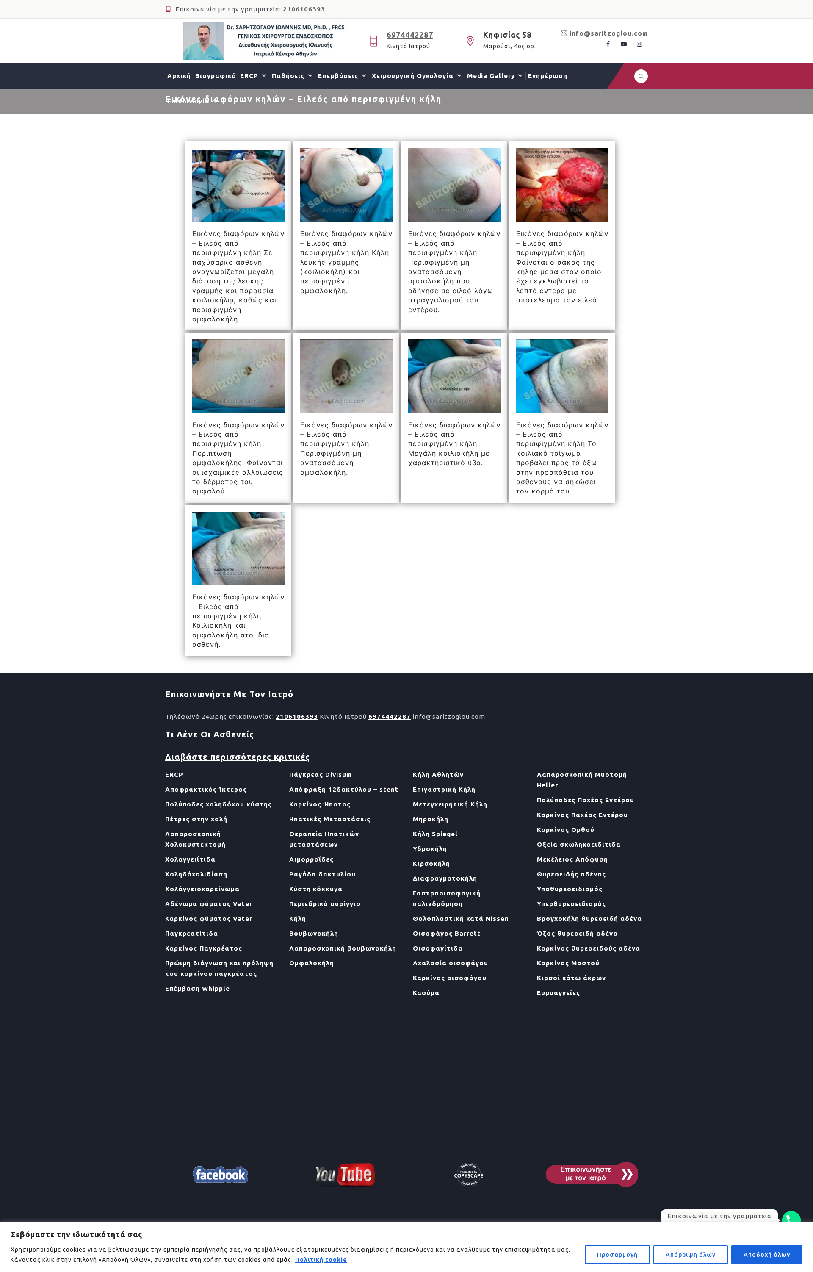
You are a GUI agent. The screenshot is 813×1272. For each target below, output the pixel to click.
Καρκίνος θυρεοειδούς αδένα (588, 948)
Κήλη (297, 918)
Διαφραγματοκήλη (445, 878)
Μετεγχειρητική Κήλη (450, 804)
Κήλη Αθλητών (438, 774)
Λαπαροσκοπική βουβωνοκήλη (342, 948)
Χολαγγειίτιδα (190, 859)
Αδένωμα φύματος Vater (208, 903)
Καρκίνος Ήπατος (320, 804)
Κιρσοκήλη (431, 863)
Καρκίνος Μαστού (568, 963)
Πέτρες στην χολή (196, 819)
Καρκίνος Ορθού (566, 829)
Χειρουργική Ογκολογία (413, 75)
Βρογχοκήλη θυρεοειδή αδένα (589, 918)
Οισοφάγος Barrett (447, 933)
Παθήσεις (288, 75)
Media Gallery (491, 75)
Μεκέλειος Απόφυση (572, 859)
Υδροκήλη (430, 848)
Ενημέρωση (547, 75)
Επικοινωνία (188, 101)
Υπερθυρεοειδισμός (571, 903)
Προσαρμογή (617, 1254)
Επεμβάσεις (338, 75)
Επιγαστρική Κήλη (444, 789)
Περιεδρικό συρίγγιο (325, 903)
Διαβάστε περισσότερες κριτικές (237, 757)
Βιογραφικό (215, 75)
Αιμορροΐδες (311, 859)
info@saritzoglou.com (607, 33)
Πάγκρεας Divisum (320, 774)
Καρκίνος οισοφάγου (450, 977)
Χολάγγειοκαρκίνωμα (202, 888)
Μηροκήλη (430, 819)
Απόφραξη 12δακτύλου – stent (343, 789)
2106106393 (304, 9)
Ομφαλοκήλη (311, 963)
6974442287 (410, 34)
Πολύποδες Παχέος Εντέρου (585, 800)
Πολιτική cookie (321, 1259)
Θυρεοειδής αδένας (571, 874)
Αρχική (179, 75)
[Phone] (791, 1220)
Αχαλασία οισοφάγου (450, 963)
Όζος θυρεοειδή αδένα (577, 933)
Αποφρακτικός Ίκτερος (206, 789)
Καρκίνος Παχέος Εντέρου (582, 814)
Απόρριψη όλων (691, 1254)
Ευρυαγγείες (558, 992)
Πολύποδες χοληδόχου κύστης (218, 804)
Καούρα (426, 992)
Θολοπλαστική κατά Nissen (461, 918)
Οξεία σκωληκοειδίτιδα (579, 844)
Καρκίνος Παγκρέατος (203, 948)
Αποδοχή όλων (767, 1254)
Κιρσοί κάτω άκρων (571, 977)
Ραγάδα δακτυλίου (322, 874)
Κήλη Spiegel (435, 833)
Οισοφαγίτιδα (438, 948)
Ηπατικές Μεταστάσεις (330, 819)
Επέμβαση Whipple (197, 988)
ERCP (249, 75)
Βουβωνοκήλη (313, 933)
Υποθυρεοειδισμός (570, 888)
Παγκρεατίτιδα (191, 933)
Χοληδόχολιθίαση (196, 874)
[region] (406, 1247)
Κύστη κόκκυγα (316, 888)
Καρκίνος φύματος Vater (208, 918)
